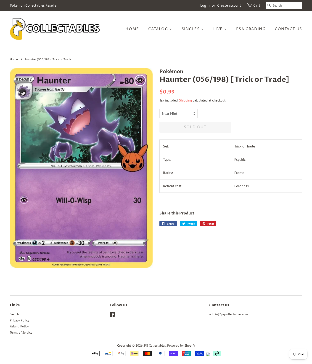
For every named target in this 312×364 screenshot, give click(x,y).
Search (14, 314)
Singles (191, 29)
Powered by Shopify (181, 345)
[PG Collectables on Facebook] (112, 315)
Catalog (158, 29)
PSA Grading (251, 29)
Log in (205, 5)
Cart (256, 5)
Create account (229, 5)
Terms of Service (21, 332)
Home (132, 29)
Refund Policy (19, 326)
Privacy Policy (19, 320)
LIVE (218, 29)
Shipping (185, 100)
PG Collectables (155, 345)
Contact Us (288, 29)
